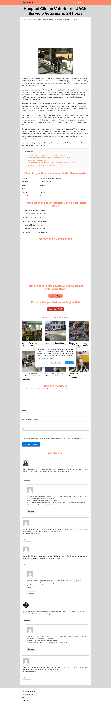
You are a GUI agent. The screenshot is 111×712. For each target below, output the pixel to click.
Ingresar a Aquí (55, 309)
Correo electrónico (30, 419)
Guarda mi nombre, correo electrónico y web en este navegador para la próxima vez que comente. (53, 438)
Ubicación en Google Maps (37, 160)
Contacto (25, 700)
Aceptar (69, 362)
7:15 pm (84, 636)
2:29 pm (85, 529)
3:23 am (84, 581)
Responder (27, 480)
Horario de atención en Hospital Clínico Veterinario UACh (48, 158)
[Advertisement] (55, 34)
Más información (56, 362)
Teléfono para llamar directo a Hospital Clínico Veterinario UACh (50, 163)
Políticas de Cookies (28, 694)
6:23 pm (85, 556)
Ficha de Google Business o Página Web (41, 165)
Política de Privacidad (29, 691)
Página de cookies (48, 358)
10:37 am (85, 469)
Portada (24, 20)
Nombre (25, 410)
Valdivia (31, 20)
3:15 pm (85, 611)
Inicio (74, 2)
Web (23, 429)
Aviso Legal (26, 697)
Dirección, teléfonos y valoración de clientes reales (45, 155)
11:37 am (83, 496)
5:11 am (86, 667)
